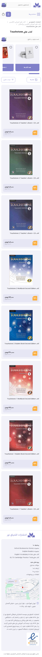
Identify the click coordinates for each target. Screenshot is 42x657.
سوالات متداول (34, 565)
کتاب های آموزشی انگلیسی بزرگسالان (29, 24)
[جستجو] (4, 5)
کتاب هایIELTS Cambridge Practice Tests (24, 557)
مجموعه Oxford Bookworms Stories (26, 548)
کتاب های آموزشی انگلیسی (17, 22)
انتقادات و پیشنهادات (32, 574)
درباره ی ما (36, 571)
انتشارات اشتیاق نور (35, 22)
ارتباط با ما (36, 568)
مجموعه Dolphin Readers (30, 551)
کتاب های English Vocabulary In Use (27, 554)
